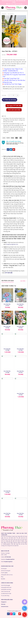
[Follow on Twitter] (14, 614)
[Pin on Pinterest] (13, 149)
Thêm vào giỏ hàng (10, 99)
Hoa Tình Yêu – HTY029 (7, 491)
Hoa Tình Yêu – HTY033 (20, 349)
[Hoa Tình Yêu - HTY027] (20, 318)
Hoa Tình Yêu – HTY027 (20, 327)
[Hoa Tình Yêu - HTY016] (20, 504)
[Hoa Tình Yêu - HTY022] (7, 318)
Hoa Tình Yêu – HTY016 (20, 514)
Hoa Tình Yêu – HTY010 (20, 394)
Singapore (3, 602)
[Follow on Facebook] (8, 614)
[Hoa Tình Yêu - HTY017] (7, 295)
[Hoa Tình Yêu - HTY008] (7, 340)
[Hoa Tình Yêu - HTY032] (7, 504)
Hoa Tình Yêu (11, 13)
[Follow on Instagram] (11, 614)
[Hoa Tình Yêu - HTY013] (20, 295)
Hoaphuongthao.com (12, 244)
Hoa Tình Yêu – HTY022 (7, 327)
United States (4, 606)
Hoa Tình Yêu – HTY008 (7, 349)
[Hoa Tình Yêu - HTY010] (20, 385)
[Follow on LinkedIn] (17, 614)
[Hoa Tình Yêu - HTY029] (7, 433)
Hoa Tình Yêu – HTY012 (20, 371)
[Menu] (2, 7)
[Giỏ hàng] (25, 7)
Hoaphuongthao (10, 559)
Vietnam (3, 604)
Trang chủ (4, 13)
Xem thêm (22, 281)
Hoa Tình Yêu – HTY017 (7, 304)
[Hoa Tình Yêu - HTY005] (7, 362)
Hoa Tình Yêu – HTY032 (7, 514)
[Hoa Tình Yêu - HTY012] (20, 362)
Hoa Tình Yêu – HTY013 (20, 304)
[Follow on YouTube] (19, 614)
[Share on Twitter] (11, 149)
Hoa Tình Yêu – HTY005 (7, 371)
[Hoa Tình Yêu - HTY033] (20, 340)
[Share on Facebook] (8, 149)
